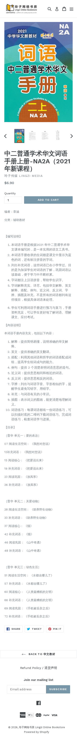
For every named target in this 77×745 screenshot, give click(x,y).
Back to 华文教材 (41, 654)
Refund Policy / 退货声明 (38, 668)
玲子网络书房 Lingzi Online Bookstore (42, 727)
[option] (19, 136)
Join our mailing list (38, 680)
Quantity (10, 193)
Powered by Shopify (36, 731)
